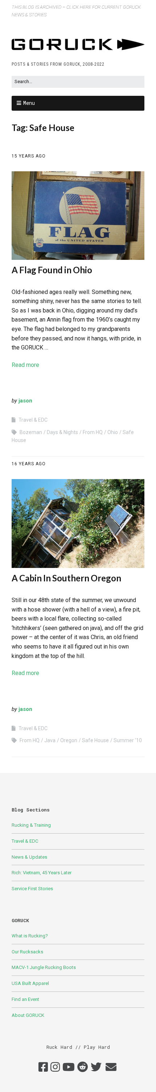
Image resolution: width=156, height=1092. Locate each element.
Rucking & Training (31, 825)
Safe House (95, 740)
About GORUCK (28, 1015)
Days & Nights (62, 432)
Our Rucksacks (27, 951)
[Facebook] (43, 1067)
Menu (29, 102)
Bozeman (31, 432)
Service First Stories (32, 888)
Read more (25, 364)
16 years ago (29, 463)
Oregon (68, 740)
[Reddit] (82, 1067)
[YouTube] (68, 1067)
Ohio (112, 432)
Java (50, 740)
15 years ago (29, 156)
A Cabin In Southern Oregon (66, 578)
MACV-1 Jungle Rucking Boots (44, 967)
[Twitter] (96, 1067)
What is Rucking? (30, 935)
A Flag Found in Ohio (52, 270)
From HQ (93, 432)
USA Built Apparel (30, 983)
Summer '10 (128, 740)
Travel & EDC (33, 420)
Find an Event (25, 999)
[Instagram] (55, 1067)
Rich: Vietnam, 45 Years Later (41, 872)
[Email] (111, 1067)
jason (25, 400)
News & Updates (29, 857)
